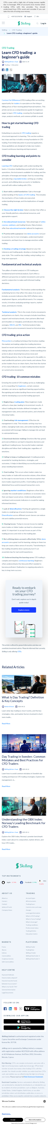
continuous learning (26, 561)
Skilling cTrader (31, 953)
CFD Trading (17, 30)
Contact (4, 904)
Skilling (4, 30)
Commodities (6, 956)
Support (29, 16)
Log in (43, 23)
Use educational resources (14, 222)
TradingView (30, 950)
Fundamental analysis (11, 290)
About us (5, 898)
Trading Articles (31, 931)
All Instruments (31, 901)
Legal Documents (7, 993)
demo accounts (33, 234)
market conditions (18, 490)
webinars (12, 225)
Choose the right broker (13, 210)
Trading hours (30, 904)
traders (17, 103)
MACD (12, 325)
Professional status (32, 928)
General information (8, 990)
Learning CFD (7, 166)
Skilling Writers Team (11, 61)
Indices (4, 953)
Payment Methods (8, 975)
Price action (6, 341)
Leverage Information (33, 913)
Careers (4, 901)
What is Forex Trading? (33, 919)
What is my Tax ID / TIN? (9, 987)
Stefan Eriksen (9, 706)
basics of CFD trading (27, 195)
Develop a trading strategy (15, 249)
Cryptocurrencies (8, 959)
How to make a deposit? (9, 978)
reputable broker (20, 179)
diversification (16, 509)
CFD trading (17, 113)
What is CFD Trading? (33, 916)
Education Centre (31, 934)
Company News (7, 910)
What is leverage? (31, 922)
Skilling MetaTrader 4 (33, 956)
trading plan (19, 402)
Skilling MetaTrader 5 (33, 959)
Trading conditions (32, 925)
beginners (22, 386)
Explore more (23, 610)
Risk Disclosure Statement (33, 1077)
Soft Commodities (8, 962)
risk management (21, 420)
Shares (4, 950)
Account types (30, 898)
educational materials (18, 228)
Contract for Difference (11, 100)
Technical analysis (9, 312)
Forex (4, 947)
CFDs (19, 651)
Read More (6, 723)
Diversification (7, 515)
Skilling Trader (30, 947)
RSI (20, 325)
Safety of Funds (7, 907)
